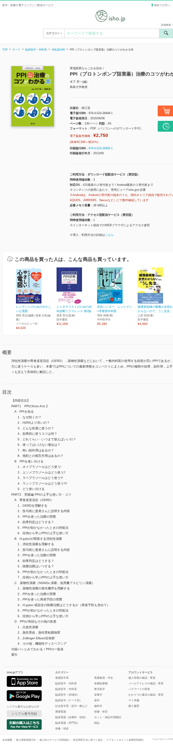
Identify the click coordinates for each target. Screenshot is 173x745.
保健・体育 (101, 711)
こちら (109, 235)
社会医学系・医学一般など (71, 706)
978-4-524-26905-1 (101, 148)
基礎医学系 (62, 677)
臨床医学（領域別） (67, 694)
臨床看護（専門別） (67, 722)
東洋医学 (99, 689)
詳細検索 (166, 24)
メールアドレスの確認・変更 (146, 683)
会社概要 (7, 739)
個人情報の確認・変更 (141, 677)
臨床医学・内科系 (36, 49)
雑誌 (97, 722)
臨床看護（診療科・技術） (71, 717)
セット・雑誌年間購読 (107, 717)
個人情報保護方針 (26, 739)
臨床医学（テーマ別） (68, 700)
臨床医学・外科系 (66, 689)
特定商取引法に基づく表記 (88, 739)
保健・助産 (62, 728)
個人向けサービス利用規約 (54, 739)
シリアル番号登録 (24, 713)
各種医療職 (101, 683)
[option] (36, 298)
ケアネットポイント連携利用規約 (124, 739)
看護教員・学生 (103, 677)
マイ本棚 (133, 700)
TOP (5, 49)
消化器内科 (58, 49)
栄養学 (98, 694)
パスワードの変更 (139, 689)
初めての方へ (162, 5)
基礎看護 (60, 711)
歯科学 (98, 706)
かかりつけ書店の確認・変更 (146, 694)
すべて (16, 49)
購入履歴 (133, 706)
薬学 (97, 700)
